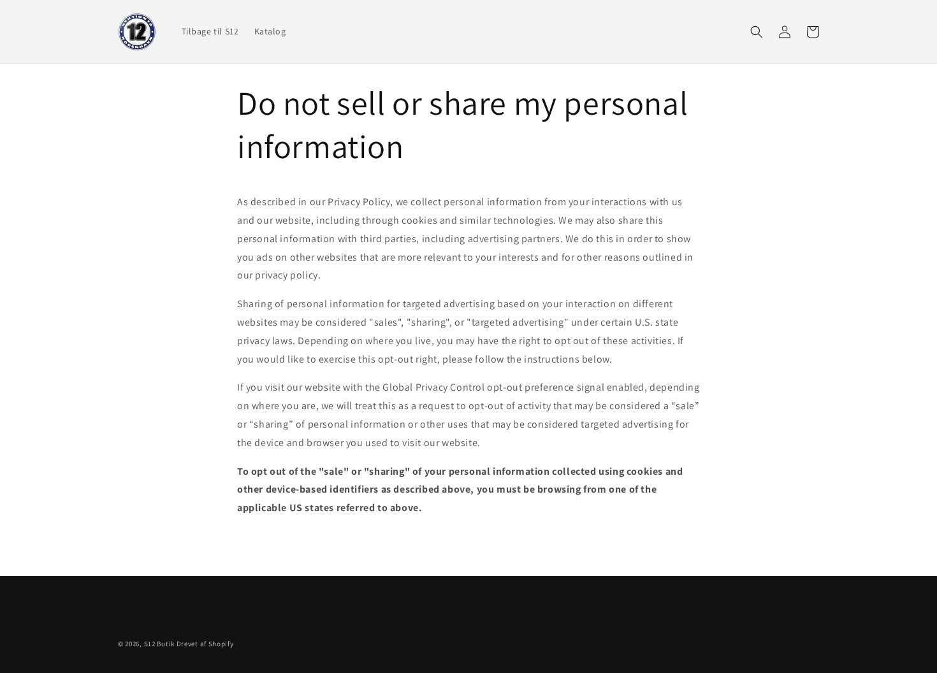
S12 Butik (159, 643)
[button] (757, 32)
